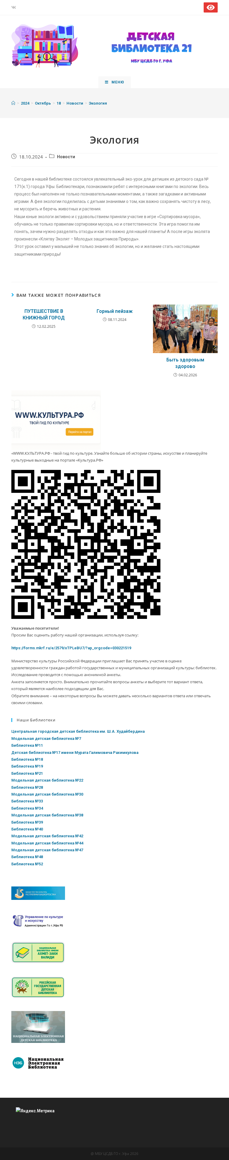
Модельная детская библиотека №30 (47, 794)
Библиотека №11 (27, 745)
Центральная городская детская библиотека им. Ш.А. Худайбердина (78, 731)
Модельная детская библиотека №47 (47, 850)
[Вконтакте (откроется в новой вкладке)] (14, 7)
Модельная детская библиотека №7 (46, 738)
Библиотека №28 (27, 787)
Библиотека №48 (27, 857)
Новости (66, 156)
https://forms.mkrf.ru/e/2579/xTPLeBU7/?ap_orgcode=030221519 (71, 648)
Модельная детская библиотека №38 (47, 815)
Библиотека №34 (27, 808)
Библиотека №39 (27, 822)
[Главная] (13, 103)
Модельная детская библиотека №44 (47, 843)
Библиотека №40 (27, 829)
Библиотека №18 (27, 759)
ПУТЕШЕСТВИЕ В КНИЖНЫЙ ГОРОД (44, 314)
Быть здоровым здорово (185, 363)
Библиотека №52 (27, 864)
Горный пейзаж (115, 311)
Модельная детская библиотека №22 (47, 780)
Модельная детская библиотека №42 (47, 836)
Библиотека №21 (27, 773)
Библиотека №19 (27, 766)
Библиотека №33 (27, 801)
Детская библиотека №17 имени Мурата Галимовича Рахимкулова (74, 752)
